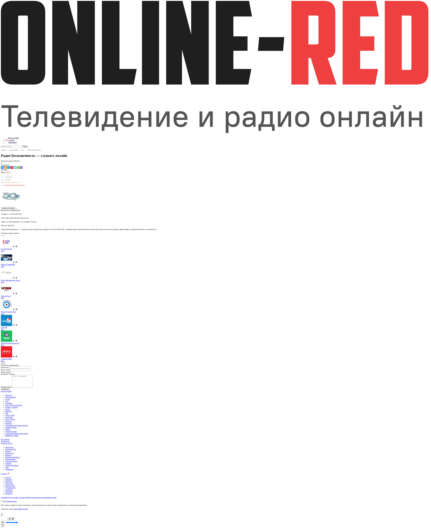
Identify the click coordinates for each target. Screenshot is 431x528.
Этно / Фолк (10, 419)
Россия (8, 477)
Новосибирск (10, 459)
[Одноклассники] (5, 167)
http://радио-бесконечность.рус (15, 185)
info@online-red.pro (20, 509)
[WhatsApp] (18, 167)
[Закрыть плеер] (3, 525)
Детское (8, 421)
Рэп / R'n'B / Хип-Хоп (13, 405)
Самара (8, 463)
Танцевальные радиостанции (16, 425)
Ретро (7, 409)
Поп (22, 150)
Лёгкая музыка (11, 431)
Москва (8, 455)
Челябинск (9, 469)
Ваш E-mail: (5, 370)
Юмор (7, 429)
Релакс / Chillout (11, 407)
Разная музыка (10, 427)
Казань (8, 451)
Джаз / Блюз (10, 415)
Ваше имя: (5, 367)
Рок (6, 413)
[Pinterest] (11, 167)
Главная (3, 150)
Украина (8, 480)
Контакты (38, 497)
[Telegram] (14, 167)
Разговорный (10, 397)
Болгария (8, 492)
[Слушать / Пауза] (11, 519)
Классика (9, 417)
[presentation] (2, 363)
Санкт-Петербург (12, 465)
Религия (8, 423)
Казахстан (9, 484)
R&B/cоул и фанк (12, 436)
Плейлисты (29, 497)
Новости (8, 395)
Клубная (8, 403)
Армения (8, 490)
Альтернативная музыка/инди (16, 433)
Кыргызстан (10, 486)
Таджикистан (10, 488)
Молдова (8, 482)
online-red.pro (12, 501)
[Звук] (3, 522)
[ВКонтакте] (2, 167)
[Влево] (2, 235)
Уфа (7, 467)
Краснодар (9, 453)
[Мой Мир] (8, 167)
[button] (15, 247)
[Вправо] (4, 235)
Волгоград (9, 447)
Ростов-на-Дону (11, 461)
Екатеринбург (10, 449)
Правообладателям (49, 497)
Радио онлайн (13, 150)
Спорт (7, 399)
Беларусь (8, 494)
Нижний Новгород (12, 457)
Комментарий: (6, 387)
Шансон (8, 411)
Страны (21, 497)
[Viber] (21, 167)
